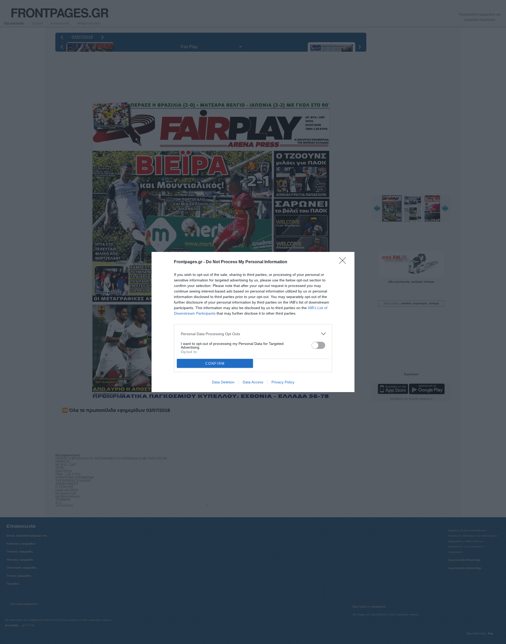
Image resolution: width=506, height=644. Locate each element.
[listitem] (253, 333)
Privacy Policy (282, 382)
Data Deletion (223, 382)
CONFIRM (215, 363)
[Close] (344, 262)
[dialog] (253, 322)
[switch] (318, 345)
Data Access (253, 382)
